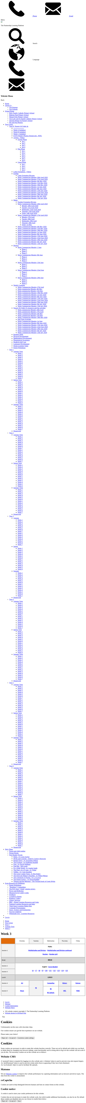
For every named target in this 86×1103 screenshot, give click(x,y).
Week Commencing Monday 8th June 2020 (32, 189)
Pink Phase (21, 149)
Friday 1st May (27, 225)
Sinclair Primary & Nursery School (20, 121)
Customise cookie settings (26, 1038)
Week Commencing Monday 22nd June (31, 270)
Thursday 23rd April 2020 (30, 211)
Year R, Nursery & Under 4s (18, 126)
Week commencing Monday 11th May (30, 291)
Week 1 (20, 353)
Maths (15, 200)
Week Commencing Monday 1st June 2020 (32, 187)
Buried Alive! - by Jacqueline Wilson (25, 860)
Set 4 (23, 147)
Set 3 (23, 145)
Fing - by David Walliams (22, 864)
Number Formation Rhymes (27, 202)
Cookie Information (11, 1006)
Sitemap (7, 1004)
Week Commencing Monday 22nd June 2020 (33, 192)
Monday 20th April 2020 (30, 206)
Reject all (4, 1038)
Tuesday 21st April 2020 (30, 208)
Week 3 (20, 357)
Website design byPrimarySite (15, 1013)
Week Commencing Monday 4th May (30, 314)
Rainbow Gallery (15, 898)
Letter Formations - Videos (22, 172)
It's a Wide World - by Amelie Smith (25, 868)
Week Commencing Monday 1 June (29, 247)
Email (71, 16)
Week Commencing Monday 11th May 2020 (32, 183)
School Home (9, 111)
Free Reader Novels (15, 855)
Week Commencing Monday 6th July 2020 (32, 196)
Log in (7, 917)
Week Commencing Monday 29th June (31, 278)
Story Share (9, 849)
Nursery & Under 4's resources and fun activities (29, 308)
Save (19, 1101)
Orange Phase (22, 139)
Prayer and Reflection (16, 891)
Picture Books (14, 853)
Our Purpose (13, 107)
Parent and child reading (17, 851)
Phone (34, 16)
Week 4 (20, 359)
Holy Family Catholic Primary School (21, 113)
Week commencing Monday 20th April (30, 310)
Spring (15, 546)
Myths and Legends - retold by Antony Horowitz (29, 859)
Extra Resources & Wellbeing (15, 883)
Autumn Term (18, 351)
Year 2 (11, 433)
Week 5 (20, 361)
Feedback (12, 895)
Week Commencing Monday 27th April (31, 287)
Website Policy (10, 1008)
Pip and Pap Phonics (16, 122)
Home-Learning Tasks (20, 346)
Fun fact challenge (15, 912)
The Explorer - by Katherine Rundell (25, 862)
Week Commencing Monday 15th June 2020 (32, 191)
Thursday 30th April (28, 223)
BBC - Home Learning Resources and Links (24, 902)
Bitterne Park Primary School (19, 115)
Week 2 (20, 355)
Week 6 (20, 363)
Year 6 (11, 766)
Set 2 (23, 143)
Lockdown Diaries (15, 896)
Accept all (12, 1038)
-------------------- (18, 128)
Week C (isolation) (19, 134)
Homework (17, 431)
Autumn (16, 518)
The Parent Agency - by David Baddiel (26, 879)
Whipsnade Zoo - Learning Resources (21, 913)
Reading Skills (18, 334)
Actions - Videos (19, 138)
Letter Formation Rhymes (26, 175)
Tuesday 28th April (28, 219)
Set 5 (23, 158)
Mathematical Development (22, 338)
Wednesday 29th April (29, 221)
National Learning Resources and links (22, 904)
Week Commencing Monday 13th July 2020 (32, 198)
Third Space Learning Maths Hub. (20, 906)
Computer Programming (17, 908)
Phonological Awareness (21, 340)
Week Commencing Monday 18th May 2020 (32, 185)
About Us (8, 105)
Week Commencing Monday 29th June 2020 (32, 194)
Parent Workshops (19, 348)
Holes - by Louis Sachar (21, 857)
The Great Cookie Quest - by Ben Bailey (27, 874)
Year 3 (11, 516)
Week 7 (20, 365)
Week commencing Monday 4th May (30, 289)
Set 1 (23, 141)
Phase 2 (24, 249)
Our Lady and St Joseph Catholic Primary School (25, 119)
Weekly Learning (19, 285)
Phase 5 (24, 253)
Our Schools (13, 109)
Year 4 (11, 599)
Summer (16, 571)
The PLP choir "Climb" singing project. (22, 889)
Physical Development (20, 336)
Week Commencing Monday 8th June (30, 255)
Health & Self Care (19, 342)
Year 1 (11, 350)
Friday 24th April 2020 (29, 213)
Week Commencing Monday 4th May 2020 (32, 181)
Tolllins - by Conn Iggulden (22, 872)
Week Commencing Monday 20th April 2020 (33, 177)
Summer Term (18, 404)
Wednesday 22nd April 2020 (31, 209)
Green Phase (22, 162)
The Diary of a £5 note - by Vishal (24, 870)
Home (7, 104)
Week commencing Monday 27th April (30, 312)
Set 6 (23, 160)
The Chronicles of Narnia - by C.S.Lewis (27, 878)
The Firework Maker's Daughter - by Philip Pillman (30, 876)
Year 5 (11, 683)
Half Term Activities (24, 319)
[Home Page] (2, 22)
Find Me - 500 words (20, 866)
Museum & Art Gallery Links (19, 893)
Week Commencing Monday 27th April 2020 (33, 179)
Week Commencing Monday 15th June (31, 262)
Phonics (16, 245)
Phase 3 (24, 251)
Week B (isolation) (19, 132)
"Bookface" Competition (17, 887)
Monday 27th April (28, 217)
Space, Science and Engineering (20, 910)
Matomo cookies (11, 1074)
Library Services (14, 900)
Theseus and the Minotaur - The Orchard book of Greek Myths (34, 881)
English (15, 174)
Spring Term (17, 380)
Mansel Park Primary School (18, 117)
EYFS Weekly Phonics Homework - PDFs (27, 136)
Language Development (21, 344)
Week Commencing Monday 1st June (30, 321)
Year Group (9, 124)
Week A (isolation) (19, 130)
